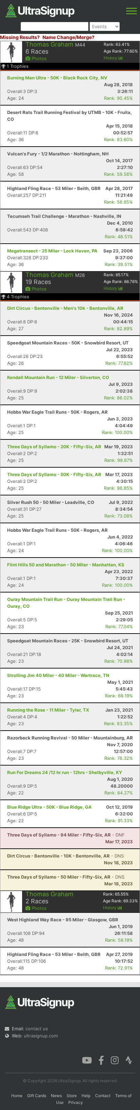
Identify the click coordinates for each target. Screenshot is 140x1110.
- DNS (65, 856)
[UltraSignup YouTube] (86, 1059)
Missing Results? (20, 37)
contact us (36, 1028)
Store (72, 1095)
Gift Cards (36, 1095)
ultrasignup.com (41, 1035)
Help (86, 1095)
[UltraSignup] (39, 10)
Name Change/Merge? (68, 37)
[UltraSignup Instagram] (114, 1059)
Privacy (75, 1102)
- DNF (66, 835)
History (111, 57)
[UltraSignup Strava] (129, 1059)
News (56, 1095)
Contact (102, 1095)
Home (16, 1095)
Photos (38, 58)
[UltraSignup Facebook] (101, 1059)
